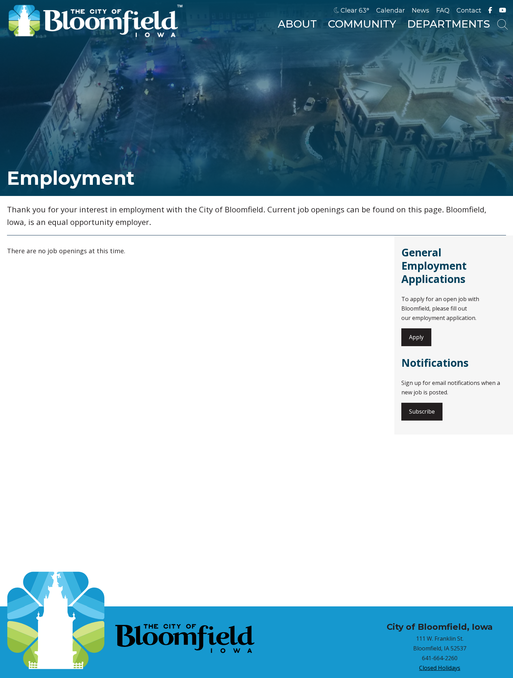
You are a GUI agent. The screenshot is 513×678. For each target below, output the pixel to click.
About (297, 23)
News (420, 10)
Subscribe (422, 411)
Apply (416, 337)
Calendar (390, 10)
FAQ (442, 10)
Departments (448, 23)
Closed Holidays (439, 668)
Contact (468, 10)
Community (362, 23)
